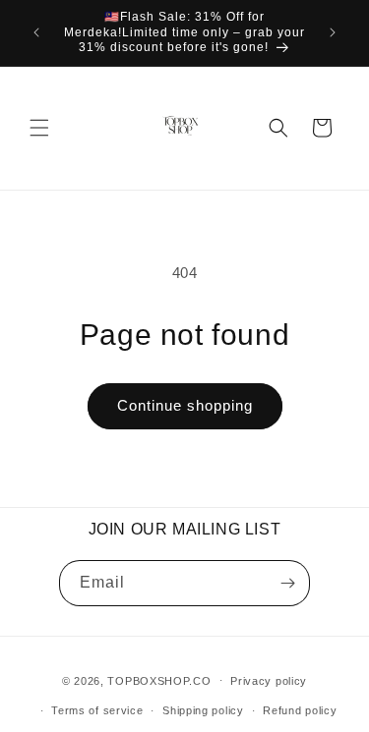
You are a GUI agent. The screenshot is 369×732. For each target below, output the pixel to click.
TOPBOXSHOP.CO (159, 680)
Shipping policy (203, 710)
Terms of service (97, 710)
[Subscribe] (287, 583)
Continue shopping (185, 405)
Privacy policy (268, 681)
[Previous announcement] (36, 32)
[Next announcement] (332, 32)
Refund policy (300, 710)
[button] (39, 127)
